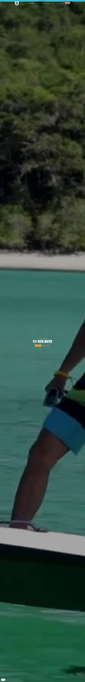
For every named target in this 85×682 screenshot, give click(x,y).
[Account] (62, 3)
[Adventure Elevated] (17, 3)
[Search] (60, 3)
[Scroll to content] (42, 680)
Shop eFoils (39, 3)
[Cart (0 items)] (63, 3)
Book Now (67, 2)
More (48, 3)
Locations (44, 3)
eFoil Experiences (32, 3)
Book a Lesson (46, 345)
